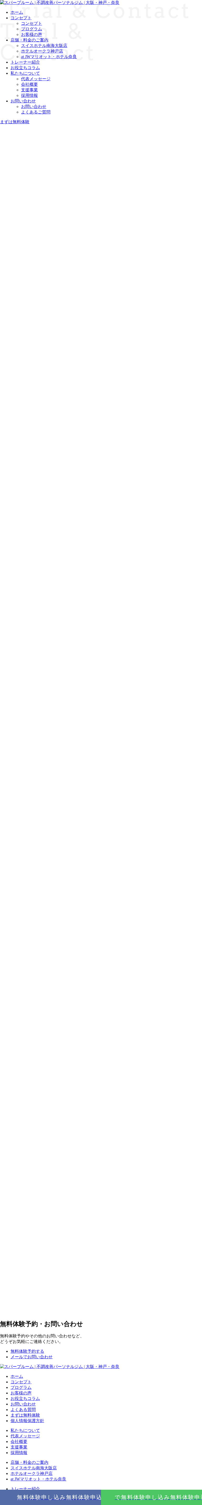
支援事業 (29, 90)
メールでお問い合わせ (32, 1357)
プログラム (21, 1387)
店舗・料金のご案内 (29, 1462)
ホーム (17, 1376)
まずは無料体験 (25, 1415)
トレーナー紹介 (25, 1489)
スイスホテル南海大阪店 (34, 1468)
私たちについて (25, 73)
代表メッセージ (35, 79)
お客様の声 (21, 1393)
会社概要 (29, 84)
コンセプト (21, 1382)
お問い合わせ (23, 101)
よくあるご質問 (35, 112)
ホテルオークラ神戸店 (32, 1473)
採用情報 (29, 95)
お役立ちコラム (25, 67)
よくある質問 (23, 1409)
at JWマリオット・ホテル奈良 (38, 1479)
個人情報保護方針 (27, 1420)
